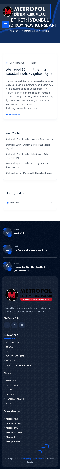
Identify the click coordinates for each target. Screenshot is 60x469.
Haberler (34, 62)
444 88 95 (19, 233)
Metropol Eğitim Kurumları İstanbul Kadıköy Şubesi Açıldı (29, 71)
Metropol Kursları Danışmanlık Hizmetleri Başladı (29, 172)
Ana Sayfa (15, 30)
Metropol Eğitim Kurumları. (32, 459)
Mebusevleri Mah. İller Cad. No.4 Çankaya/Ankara (29, 269)
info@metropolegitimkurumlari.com (30, 250)
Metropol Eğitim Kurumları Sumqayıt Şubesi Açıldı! (30, 139)
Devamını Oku (13, 114)
